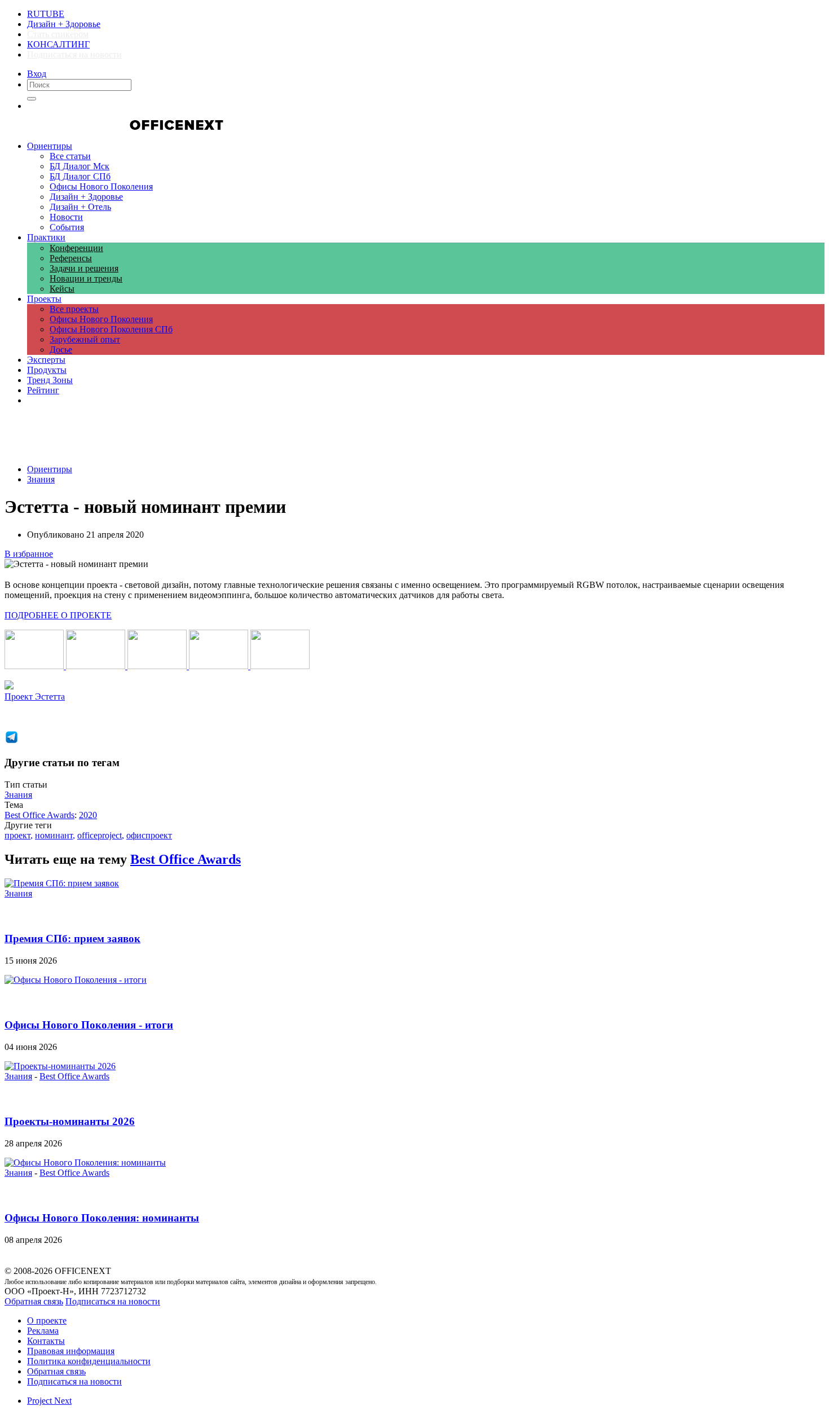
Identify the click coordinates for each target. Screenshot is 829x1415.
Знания (41, 479)
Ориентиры (49, 469)
